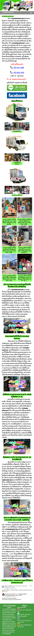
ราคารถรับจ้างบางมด (7, 609)
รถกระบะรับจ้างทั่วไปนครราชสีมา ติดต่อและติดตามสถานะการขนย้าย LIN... (9, 278)
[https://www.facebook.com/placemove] (18, 619)
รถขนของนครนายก (8, 12)
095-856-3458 (18, 72)
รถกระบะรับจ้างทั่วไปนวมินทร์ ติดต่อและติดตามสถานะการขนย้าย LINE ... (24, 222)
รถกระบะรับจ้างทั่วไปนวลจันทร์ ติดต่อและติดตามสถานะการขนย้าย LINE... (9, 250)
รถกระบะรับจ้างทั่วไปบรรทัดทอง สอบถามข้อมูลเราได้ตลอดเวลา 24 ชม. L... (24, 278)
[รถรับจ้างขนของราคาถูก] (17, 10)
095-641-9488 (19, 67)
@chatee (27, 614)
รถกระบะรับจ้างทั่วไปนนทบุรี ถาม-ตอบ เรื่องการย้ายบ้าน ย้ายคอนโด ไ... (24, 250)
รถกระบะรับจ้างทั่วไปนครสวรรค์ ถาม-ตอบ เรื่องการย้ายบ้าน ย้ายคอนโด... (9, 222)
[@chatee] (18, 614)
